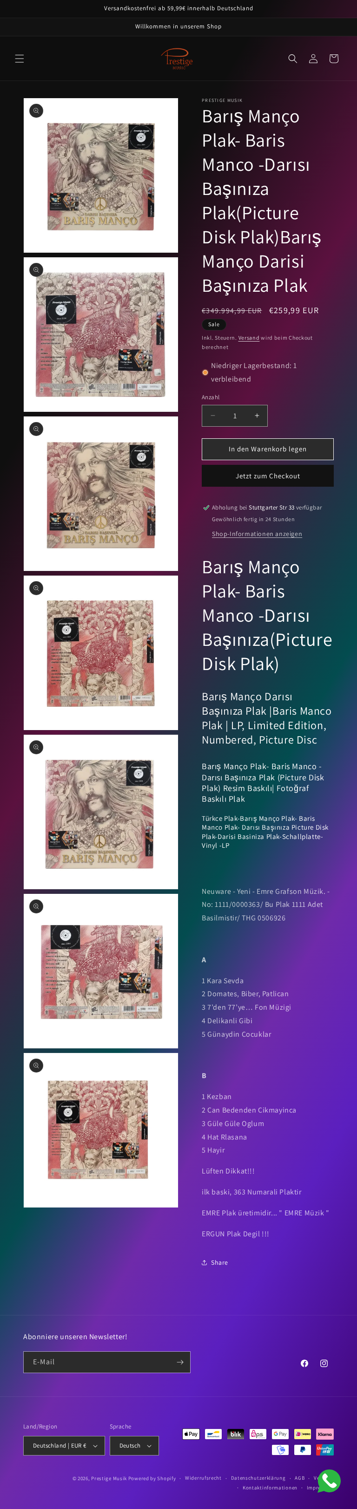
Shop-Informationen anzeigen (257, 534)
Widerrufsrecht (203, 1478)
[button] (19, 58)
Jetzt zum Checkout (268, 475)
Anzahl (210, 397)
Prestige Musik (109, 1478)
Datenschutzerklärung (258, 1478)
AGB (299, 1478)
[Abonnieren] (180, 1362)
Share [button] (219, 1262)
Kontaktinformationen (270, 1487)
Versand (249, 337)
